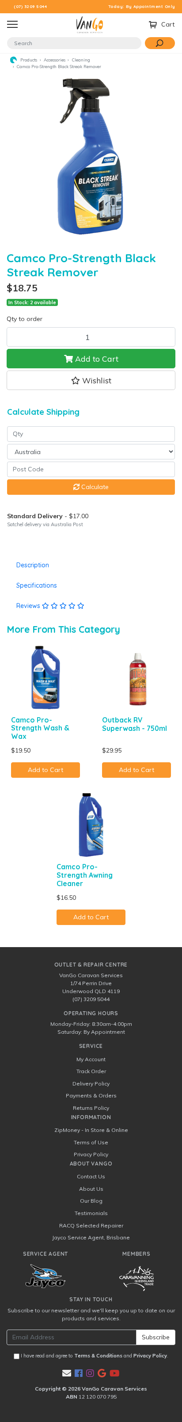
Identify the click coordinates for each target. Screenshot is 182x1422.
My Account (91, 1059)
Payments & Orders (91, 1095)
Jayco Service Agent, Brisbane (91, 1237)
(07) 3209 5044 (30, 6)
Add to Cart (95, 358)
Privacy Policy (91, 1154)
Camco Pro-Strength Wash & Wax (40, 728)
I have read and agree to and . (93, 1356)
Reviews (29, 606)
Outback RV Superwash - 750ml (134, 724)
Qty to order (24, 319)
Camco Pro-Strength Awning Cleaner (85, 875)
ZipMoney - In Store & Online (91, 1130)
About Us (91, 1188)
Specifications (36, 585)
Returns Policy (91, 1108)
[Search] (160, 43)
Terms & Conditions (98, 1356)
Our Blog (91, 1200)
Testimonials (91, 1213)
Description (32, 565)
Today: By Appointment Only (142, 6)
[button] (91, 380)
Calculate (94, 487)
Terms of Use (91, 1142)
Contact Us (91, 1176)
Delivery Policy (91, 1083)
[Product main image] (91, 157)
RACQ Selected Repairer (91, 1225)
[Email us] (66, 1373)
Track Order (91, 1071)
